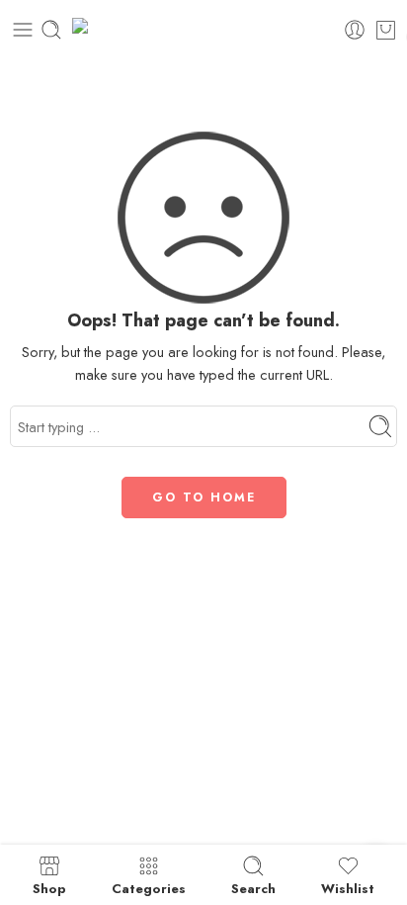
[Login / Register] (354, 30)
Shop (49, 887)
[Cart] (385, 30)
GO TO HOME (204, 497)
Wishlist (347, 887)
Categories (149, 887)
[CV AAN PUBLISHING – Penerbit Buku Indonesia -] (204, 30)
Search (253, 887)
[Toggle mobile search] (51, 30)
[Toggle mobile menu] (23, 30)
